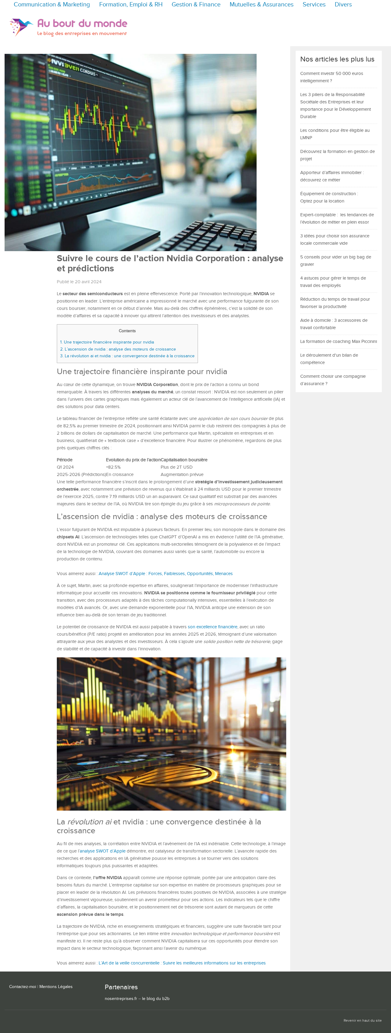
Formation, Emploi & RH (131, 4)
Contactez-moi (22, 986)
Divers (343, 4)
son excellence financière (212, 627)
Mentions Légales (56, 986)
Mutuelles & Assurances (262, 4)
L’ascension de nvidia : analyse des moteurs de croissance (118, 349)
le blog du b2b (156, 998)
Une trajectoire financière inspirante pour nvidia (107, 342)
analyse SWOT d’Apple (103, 851)
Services (314, 4)
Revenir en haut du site (363, 1020)
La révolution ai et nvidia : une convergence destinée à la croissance (127, 356)
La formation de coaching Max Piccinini (338, 341)
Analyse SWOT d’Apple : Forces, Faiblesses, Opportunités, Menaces (166, 573)
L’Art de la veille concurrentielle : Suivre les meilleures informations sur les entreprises (182, 963)
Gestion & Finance (196, 4)
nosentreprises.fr (121, 998)
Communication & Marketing (52, 4)
